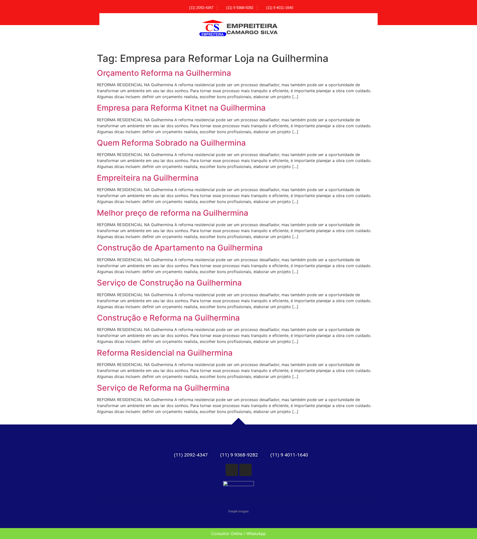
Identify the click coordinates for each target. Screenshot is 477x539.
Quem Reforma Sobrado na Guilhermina (171, 143)
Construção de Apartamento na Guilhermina (180, 247)
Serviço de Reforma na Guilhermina (163, 388)
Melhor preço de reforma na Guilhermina (172, 213)
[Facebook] (232, 470)
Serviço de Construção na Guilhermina (169, 283)
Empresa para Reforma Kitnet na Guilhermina (181, 108)
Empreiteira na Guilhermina (148, 178)
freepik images (238, 511)
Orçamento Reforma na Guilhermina (164, 73)
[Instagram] (245, 470)
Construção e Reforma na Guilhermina (168, 318)
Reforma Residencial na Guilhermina (165, 353)
